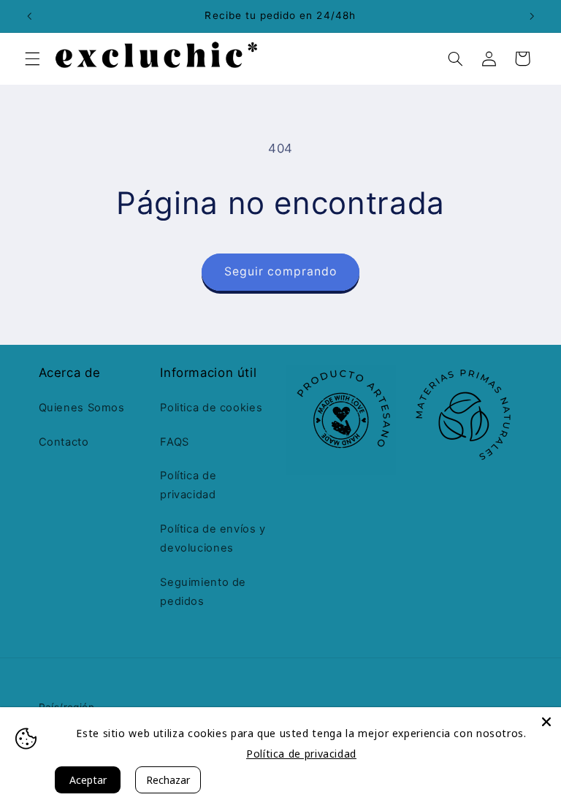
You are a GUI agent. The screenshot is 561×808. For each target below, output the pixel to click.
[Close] (546, 721)
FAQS (174, 442)
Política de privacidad (188, 485)
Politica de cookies (211, 407)
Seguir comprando (280, 271)
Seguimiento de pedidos (203, 592)
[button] (32, 58)
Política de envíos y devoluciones (213, 538)
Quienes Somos (82, 407)
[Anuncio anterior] (29, 16)
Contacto (64, 442)
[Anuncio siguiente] (532, 16)
